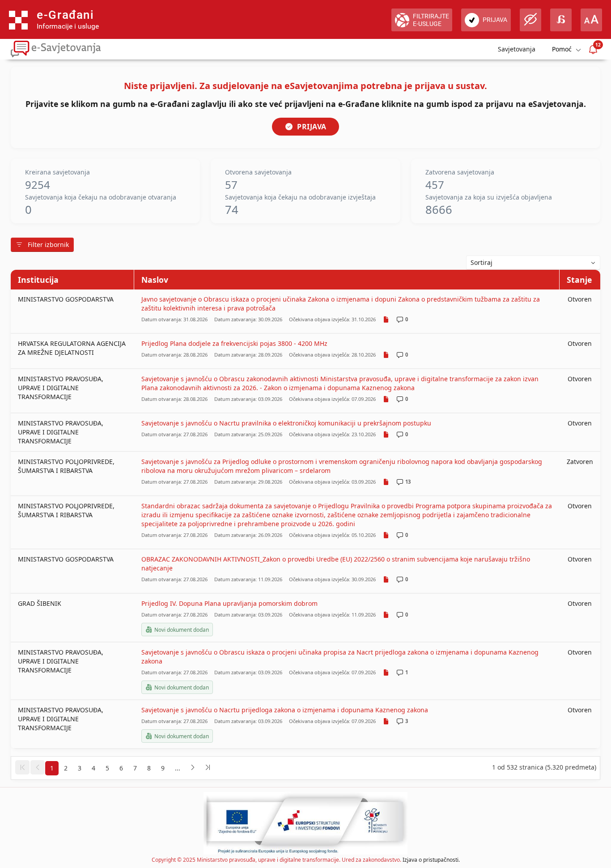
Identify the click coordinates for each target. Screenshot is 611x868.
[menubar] (566, 49)
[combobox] (533, 262)
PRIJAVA (312, 127)
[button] (22, 767)
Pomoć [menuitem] (562, 49)
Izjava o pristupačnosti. (431, 860)
